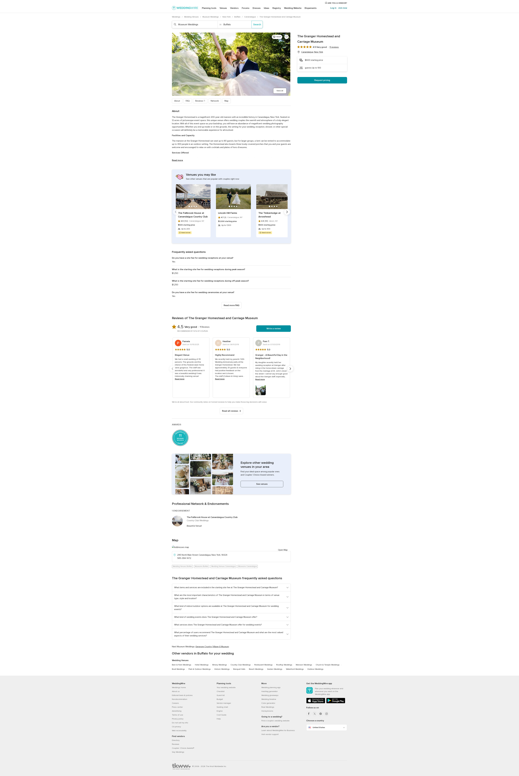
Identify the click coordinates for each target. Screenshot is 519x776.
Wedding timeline (268, 699)
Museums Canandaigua (247, 566)
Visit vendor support (270, 734)
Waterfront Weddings (295, 669)
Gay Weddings (178, 752)
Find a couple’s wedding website (275, 721)
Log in (333, 8)
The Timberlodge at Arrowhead (269, 214)
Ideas (266, 8)
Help (219, 719)
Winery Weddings (219, 665)
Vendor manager (224, 703)
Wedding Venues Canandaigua (223, 566)
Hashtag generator (269, 691)
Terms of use (177, 715)
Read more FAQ (231, 305)
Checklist (220, 691)
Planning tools (209, 8)
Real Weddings (267, 707)
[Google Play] (335, 703)
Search (257, 24)
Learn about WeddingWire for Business (278, 730)
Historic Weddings (222, 669)
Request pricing (322, 80)
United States (319, 727)
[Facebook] (308, 713)
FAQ (188, 101)
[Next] (287, 212)
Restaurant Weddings (263, 665)
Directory (176, 740)
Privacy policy (177, 719)
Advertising (176, 711)
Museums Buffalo (201, 566)
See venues (262, 484)
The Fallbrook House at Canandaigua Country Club (193, 214)
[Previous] (176, 212)
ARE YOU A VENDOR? (337, 3)
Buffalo (237, 17)
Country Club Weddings (241, 665)
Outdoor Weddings (315, 669)
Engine (220, 711)
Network (215, 101)
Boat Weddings (178, 669)
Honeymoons (267, 711)
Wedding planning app (270, 687)
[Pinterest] (320, 713)
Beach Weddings (256, 669)
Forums (245, 8)
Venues (223, 8)
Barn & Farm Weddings (181, 665)
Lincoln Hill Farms (227, 212)
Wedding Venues (191, 17)
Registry (276, 8)
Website (292, 8)
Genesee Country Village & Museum (212, 646)
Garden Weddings (274, 669)
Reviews (200, 101)
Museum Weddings (210, 17)
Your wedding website (226, 687)
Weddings (176, 17)
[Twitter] (314, 713)
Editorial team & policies (182, 695)
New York (226, 17)
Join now (342, 8)
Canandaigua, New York (312, 52)
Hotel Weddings (202, 665)
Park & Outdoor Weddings (200, 669)
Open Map (283, 550)
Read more (177, 160)
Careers (175, 703)
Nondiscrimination (179, 699)
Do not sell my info (180, 723)
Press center (177, 707)
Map (226, 101)
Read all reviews (230, 411)
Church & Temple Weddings (328, 665)
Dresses (257, 8)
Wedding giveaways (269, 695)
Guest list (221, 695)
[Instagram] (326, 713)
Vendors (234, 8)
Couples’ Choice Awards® (183, 748)
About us (176, 691)
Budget (220, 699)
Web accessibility (179, 730)
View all (280, 91)
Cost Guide (221, 715)
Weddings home (179, 687)
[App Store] (315, 703)
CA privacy (176, 726)
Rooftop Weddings (284, 665)
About (177, 101)
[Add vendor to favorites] (286, 37)
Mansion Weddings (304, 665)
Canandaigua (250, 17)
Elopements (311, 8)
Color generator (268, 703)
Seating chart (222, 707)
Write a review (274, 328)
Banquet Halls (239, 669)
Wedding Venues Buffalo (182, 566)
